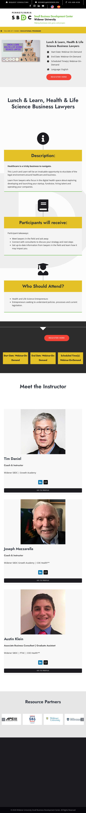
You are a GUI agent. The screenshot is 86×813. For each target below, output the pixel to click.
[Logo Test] (42, 11)
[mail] (46, 482)
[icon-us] (52, 6)
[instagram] (34, 6)
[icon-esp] (58, 6)
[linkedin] (39, 6)
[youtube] (43, 6)
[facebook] (30, 6)
